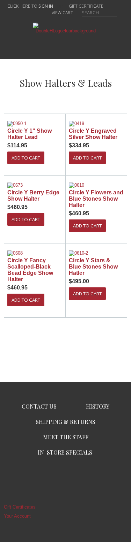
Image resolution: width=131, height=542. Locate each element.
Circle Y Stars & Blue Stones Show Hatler (93, 266)
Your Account (17, 516)
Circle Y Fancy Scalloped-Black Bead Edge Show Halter (30, 269)
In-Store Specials (65, 452)
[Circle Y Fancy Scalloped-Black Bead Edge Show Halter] (34, 253)
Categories (65, 44)
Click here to (30, 6)
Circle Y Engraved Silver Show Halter (93, 134)
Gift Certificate (86, 6)
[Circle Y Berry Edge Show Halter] (34, 185)
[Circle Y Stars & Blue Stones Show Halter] (96, 253)
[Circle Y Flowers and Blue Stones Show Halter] (96, 185)
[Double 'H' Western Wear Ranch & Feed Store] (66, 30)
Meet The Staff (65, 437)
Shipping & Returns (65, 421)
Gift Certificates (20, 507)
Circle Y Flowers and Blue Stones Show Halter (96, 198)
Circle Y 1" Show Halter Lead (29, 134)
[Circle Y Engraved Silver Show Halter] (96, 123)
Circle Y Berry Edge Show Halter (33, 195)
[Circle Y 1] (34, 123)
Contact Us (39, 406)
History (97, 406)
